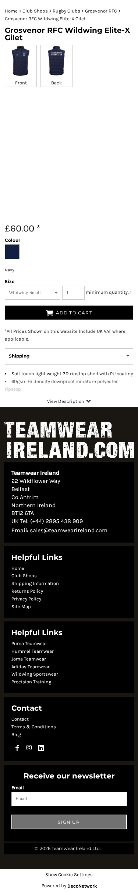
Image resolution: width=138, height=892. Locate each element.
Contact (20, 719)
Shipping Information (35, 583)
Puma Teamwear (29, 643)
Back (56, 83)
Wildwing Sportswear (34, 674)
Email (17, 787)
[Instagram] (29, 748)
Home (11, 11)
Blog (16, 734)
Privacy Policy (26, 599)
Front (21, 83)
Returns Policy (27, 591)
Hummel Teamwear (32, 651)
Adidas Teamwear (30, 666)
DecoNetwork (82, 886)
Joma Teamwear (28, 659)
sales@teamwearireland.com (68, 530)
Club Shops (35, 11)
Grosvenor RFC (101, 11)
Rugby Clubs (66, 11)
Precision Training (31, 681)
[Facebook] (17, 748)
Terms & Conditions (33, 726)
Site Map (21, 606)
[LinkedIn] (41, 748)
